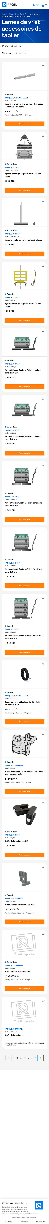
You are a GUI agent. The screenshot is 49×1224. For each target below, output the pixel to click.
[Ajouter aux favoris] (42, 66)
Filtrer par (6, 53)
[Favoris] (37, 4)
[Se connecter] (34, 4)
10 (35, 1058)
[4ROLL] (12, 4)
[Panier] (41, 4)
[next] (40, 1058)
